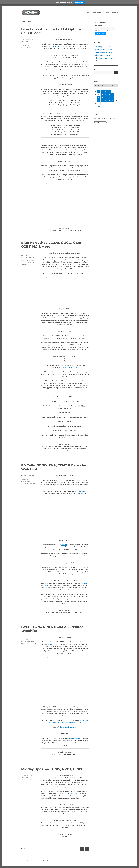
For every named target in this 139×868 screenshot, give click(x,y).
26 (105, 100)
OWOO (33, 643)
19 (105, 97)
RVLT (26, 262)
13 (109, 94)
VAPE (22, 49)
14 (112, 94)
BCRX (22, 641)
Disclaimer (114, 12)
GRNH (31, 44)
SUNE (29, 262)
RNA (33, 483)
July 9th (49, 644)
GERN (25, 259)
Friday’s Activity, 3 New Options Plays (104, 58)
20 (109, 97)
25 (102, 100)
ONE (22, 47)
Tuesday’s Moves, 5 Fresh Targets (103, 52)
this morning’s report (64, 787)
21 (112, 97)
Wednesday (82, 491)
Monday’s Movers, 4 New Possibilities (104, 55)
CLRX (26, 257)
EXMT (28, 481)
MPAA (30, 483)
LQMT (22, 643)
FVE (28, 44)
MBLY (28, 45)
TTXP (29, 485)
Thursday (47, 585)
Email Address (98, 25)
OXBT (32, 260)
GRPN (33, 259)
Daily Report (24, 41)
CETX (25, 44)
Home (88, 12)
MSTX (26, 643)
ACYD (22, 481)
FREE (32, 481)
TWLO (31, 47)
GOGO (29, 259)
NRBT (29, 643)
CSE (29, 641)
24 (99, 100)
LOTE (25, 45)
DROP (29, 257)
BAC (22, 44)
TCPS (28, 47)
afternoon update (75, 738)
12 (105, 94)
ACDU (22, 257)
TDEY (25, 485)
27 (109, 100)
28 (112, 100)
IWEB (32, 641)
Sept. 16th (76, 313)
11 (102, 94)
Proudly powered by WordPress (42, 861)
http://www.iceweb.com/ (68, 727)
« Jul (98, 106)
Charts (106, 12)
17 (98, 97)
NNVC (26, 260)
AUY (26, 481)
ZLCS (25, 264)
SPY (25, 47)
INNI (22, 45)
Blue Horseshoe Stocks (27, 861)
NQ (29, 260)
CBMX (26, 641)
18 (102, 97)
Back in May (73, 793)
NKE (32, 45)
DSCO (33, 257)
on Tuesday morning (53, 46)
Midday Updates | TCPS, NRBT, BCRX (51, 769)
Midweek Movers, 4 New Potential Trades (105, 49)
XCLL (22, 264)
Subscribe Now (97, 12)
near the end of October (70, 367)
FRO (22, 259)
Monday (64, 544)
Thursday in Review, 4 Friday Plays (104, 46)
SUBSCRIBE (79, 2)
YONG (32, 485)
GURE (22, 260)
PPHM (23, 262)
